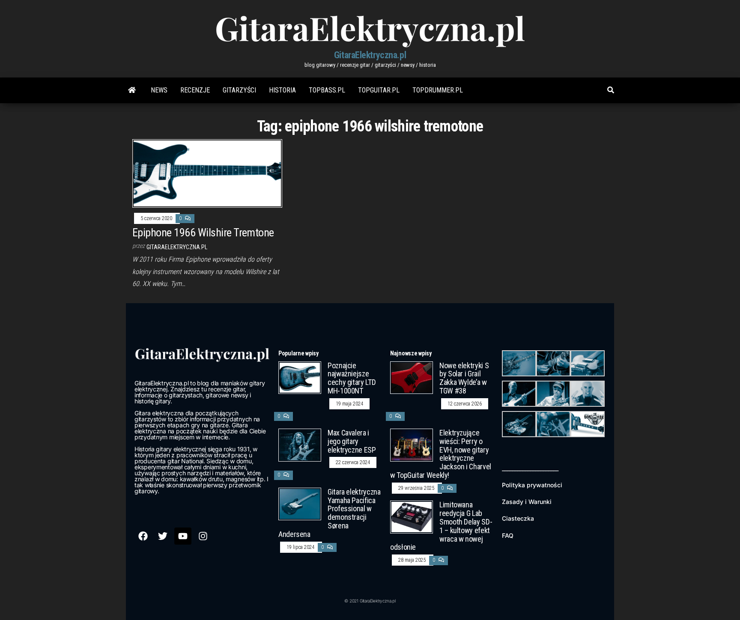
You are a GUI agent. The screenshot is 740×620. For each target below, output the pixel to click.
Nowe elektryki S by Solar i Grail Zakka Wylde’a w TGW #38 (464, 378)
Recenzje (195, 90)
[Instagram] (203, 536)
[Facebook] (143, 536)
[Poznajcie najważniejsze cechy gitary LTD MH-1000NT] (299, 377)
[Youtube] (182, 536)
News (159, 90)
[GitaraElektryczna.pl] (131, 90)
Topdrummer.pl (437, 90)
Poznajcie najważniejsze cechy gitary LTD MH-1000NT (352, 378)
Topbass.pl (327, 90)
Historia (282, 90)
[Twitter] (163, 536)
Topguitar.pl (379, 90)
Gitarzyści (239, 90)
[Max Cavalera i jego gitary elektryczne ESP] (299, 445)
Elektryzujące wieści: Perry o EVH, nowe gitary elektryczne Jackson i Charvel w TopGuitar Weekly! (440, 454)
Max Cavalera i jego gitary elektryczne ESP (352, 441)
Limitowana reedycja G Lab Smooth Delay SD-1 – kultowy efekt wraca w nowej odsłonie (441, 525)
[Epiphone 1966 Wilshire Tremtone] (207, 173)
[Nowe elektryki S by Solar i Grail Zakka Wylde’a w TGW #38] (411, 377)
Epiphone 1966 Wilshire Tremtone (203, 232)
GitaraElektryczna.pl (370, 55)
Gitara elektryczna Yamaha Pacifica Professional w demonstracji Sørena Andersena (329, 513)
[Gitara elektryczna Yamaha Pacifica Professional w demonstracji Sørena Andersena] (299, 503)
